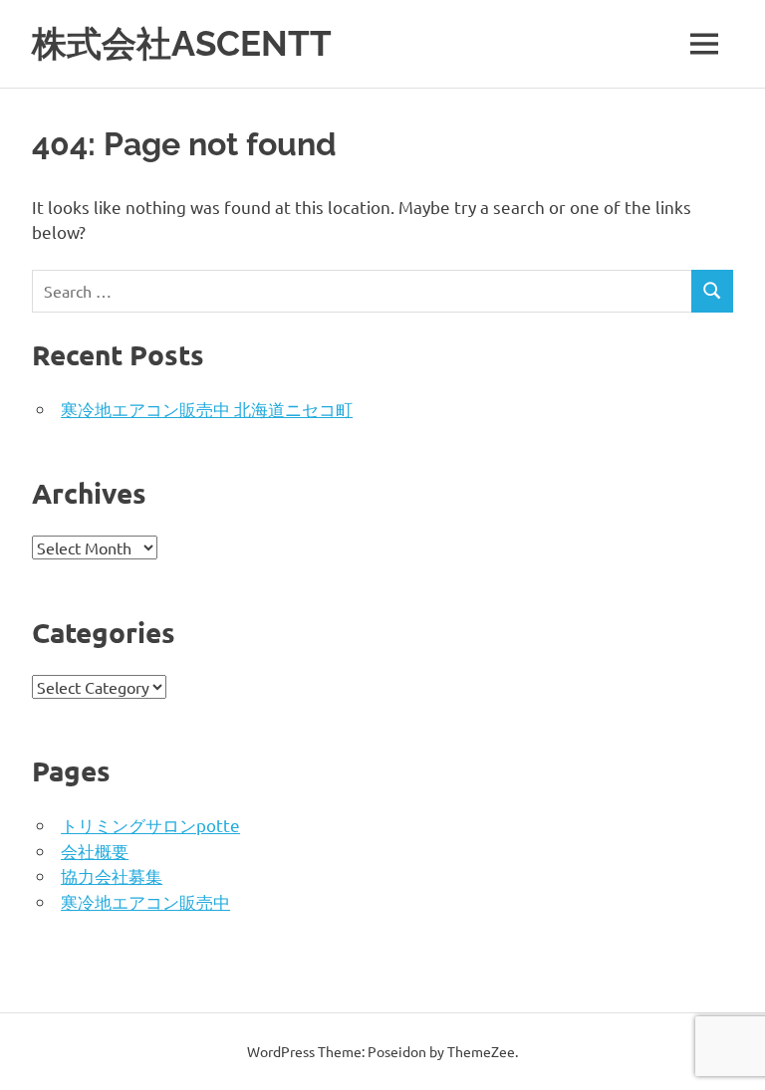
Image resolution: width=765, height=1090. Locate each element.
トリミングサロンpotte (150, 824)
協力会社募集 (111, 875)
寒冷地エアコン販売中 (145, 901)
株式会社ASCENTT (182, 43)
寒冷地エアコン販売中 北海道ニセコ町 (207, 408)
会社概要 (94, 850)
